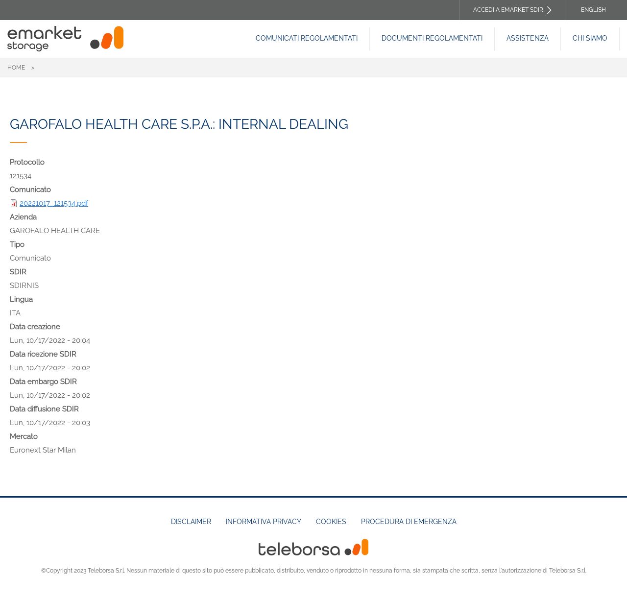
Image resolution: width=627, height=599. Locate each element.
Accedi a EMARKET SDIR (508, 9)
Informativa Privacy (263, 522)
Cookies (331, 522)
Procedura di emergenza (409, 522)
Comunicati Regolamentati (307, 38)
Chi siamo (590, 38)
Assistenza (527, 38)
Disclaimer (191, 522)
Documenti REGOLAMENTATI (432, 38)
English (593, 9)
